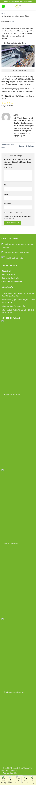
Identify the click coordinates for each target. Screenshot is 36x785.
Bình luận (8, 168)
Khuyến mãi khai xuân (26, 146)
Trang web (7, 203)
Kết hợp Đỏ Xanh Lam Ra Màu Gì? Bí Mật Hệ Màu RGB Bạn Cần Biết (18, 295)
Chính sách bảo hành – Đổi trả (13, 281)
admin (12, 21)
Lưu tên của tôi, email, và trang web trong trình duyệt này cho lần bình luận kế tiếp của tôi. (18, 216)
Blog (3, 13)
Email (6, 194)
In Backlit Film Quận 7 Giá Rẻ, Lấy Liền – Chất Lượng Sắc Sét (18, 301)
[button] (3, 6)
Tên (6, 185)
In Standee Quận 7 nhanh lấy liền (13, 306)
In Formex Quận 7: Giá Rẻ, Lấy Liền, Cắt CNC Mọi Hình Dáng (18, 311)
